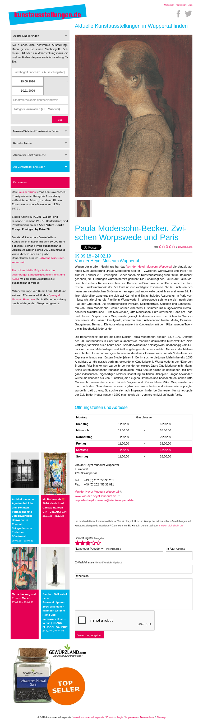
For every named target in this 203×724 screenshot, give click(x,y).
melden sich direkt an (171, 525)
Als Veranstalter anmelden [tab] (29, 166)
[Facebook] (178, 13)
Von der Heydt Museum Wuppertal (149, 266)
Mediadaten (169, 5)
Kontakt (110, 717)
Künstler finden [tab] (22, 143)
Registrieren (181, 5)
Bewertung (89, 538)
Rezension (82, 575)
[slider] (88, 542)
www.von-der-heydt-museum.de (95, 496)
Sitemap (160, 717)
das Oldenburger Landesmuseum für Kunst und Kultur (38, 274)
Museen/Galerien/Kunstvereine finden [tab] (36, 131)
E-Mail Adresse (98, 562)
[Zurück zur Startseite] (47, 25)
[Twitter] (188, 13)
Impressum (131, 717)
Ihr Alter (175, 548)
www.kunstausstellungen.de (88, 717)
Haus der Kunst (27, 191)
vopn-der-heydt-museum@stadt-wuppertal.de (104, 500)
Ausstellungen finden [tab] (26, 35)
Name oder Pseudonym (98, 548)
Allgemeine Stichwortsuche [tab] (29, 154)
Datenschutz (147, 717)
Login (190, 5)
